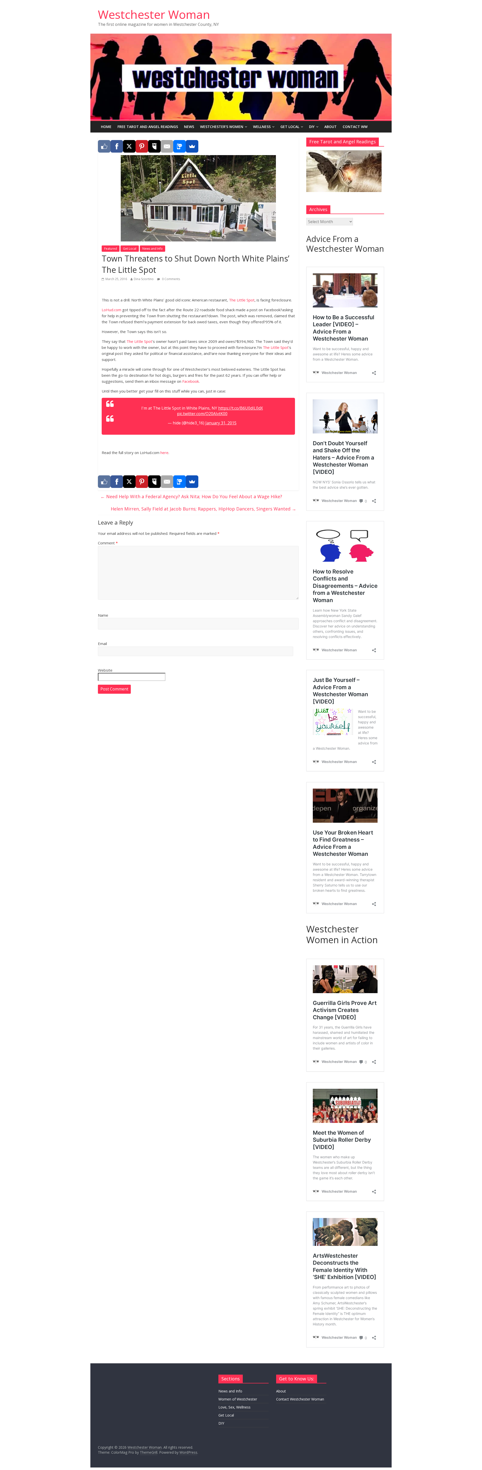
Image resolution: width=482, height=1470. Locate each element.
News (189, 126)
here (163, 452)
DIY (312, 126)
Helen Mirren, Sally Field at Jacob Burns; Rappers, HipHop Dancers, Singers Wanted (203, 509)
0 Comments (170, 279)
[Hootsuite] (154, 146)
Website (105, 670)
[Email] (167, 146)
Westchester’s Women (221, 126)
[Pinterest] (142, 146)
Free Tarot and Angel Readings (147, 126)
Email (102, 643)
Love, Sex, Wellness (234, 1407)
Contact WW (355, 126)
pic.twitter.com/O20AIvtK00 (202, 413)
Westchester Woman (154, 14)
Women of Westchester (237, 1399)
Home (106, 126)
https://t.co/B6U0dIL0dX (240, 408)
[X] (129, 146)
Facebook (190, 381)
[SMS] (179, 146)
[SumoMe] (192, 146)
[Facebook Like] (104, 146)
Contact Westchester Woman (300, 1399)
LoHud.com (111, 309)
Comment (108, 542)
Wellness (262, 126)
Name (103, 615)
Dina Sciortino (144, 279)
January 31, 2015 (220, 423)
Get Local (289, 126)
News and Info (152, 248)
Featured (110, 248)
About (330, 126)
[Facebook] (116, 146)
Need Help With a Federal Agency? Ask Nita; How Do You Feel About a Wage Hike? (191, 496)
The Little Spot (242, 299)
